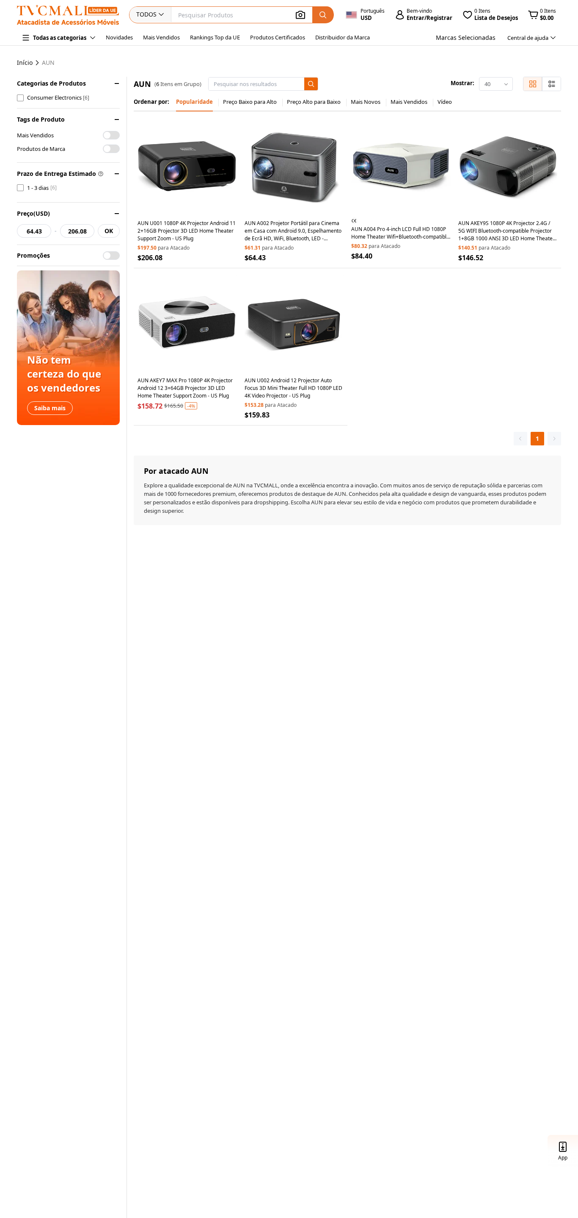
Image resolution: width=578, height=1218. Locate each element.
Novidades (119, 37)
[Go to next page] (554, 438)
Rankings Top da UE (215, 37)
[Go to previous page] (520, 438)
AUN (48, 63)
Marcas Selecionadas (465, 37)
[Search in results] (311, 84)
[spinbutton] (34, 231)
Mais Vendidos (161, 37)
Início (25, 62)
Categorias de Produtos (51, 83)
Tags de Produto (41, 119)
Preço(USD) (33, 213)
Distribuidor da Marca (342, 37)
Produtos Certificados (277, 37)
